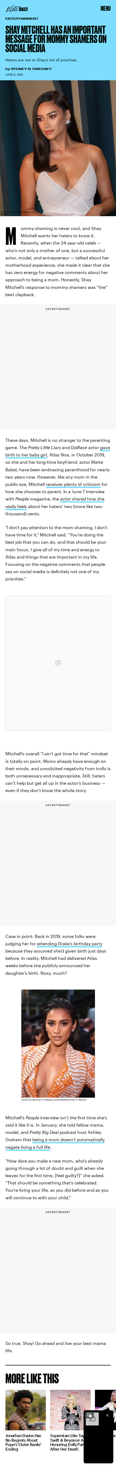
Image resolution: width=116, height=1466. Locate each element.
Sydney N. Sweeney (31, 69)
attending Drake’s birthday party (69, 943)
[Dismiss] (107, 1415)
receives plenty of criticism (73, 484)
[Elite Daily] (17, 8)
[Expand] (89, 1415)
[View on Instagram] (58, 662)
